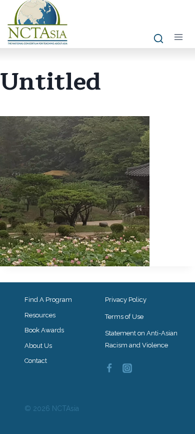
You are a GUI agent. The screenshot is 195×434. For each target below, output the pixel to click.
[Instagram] (128, 368)
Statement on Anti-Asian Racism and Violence (141, 338)
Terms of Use (124, 316)
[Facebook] (109, 368)
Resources (40, 315)
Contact (35, 360)
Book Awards (44, 330)
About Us (38, 345)
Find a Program (48, 299)
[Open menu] (178, 37)
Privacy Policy (125, 299)
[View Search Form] (154, 39)
